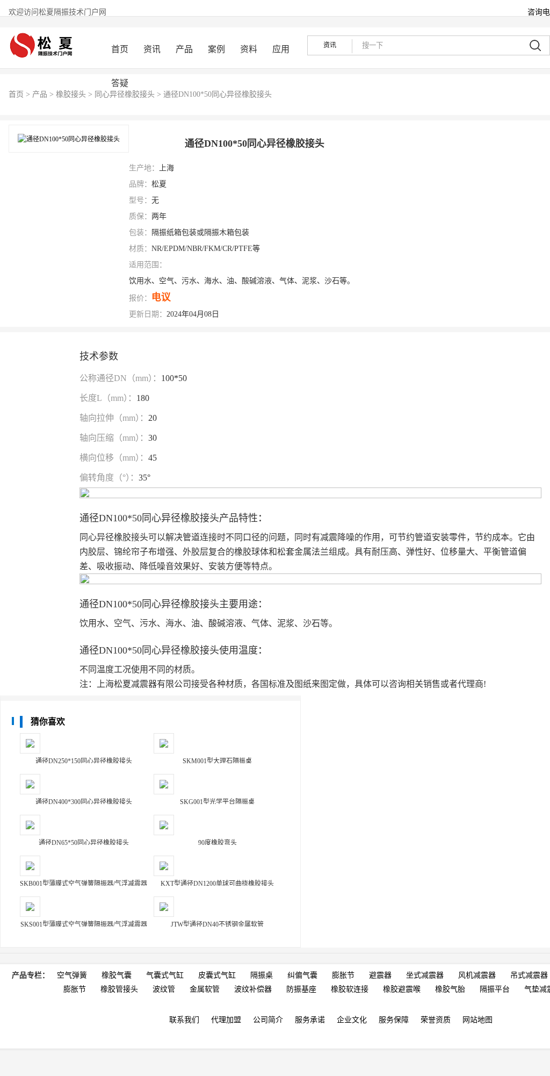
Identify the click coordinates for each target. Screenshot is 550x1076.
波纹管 (164, 989)
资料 (248, 49)
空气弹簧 (72, 975)
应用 (281, 49)
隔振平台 (495, 989)
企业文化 (352, 1020)
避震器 (380, 975)
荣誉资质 (436, 1020)
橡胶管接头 (119, 989)
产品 (184, 49)
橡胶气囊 (117, 975)
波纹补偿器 (253, 989)
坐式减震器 (425, 975)
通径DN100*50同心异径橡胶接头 (217, 94)
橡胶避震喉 (402, 989)
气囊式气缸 (165, 975)
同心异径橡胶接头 (125, 94)
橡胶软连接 (349, 989)
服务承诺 (310, 1020)
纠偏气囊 (302, 975)
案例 (216, 49)
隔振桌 (261, 975)
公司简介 (268, 1020)
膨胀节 (343, 975)
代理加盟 (226, 1020)
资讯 (152, 49)
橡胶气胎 (450, 989)
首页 (119, 49)
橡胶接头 (71, 94)
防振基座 (301, 989)
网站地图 (477, 1020)
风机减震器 (477, 975)
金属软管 (205, 989)
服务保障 (394, 1020)
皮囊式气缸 (217, 975)
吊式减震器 (529, 975)
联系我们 (184, 1020)
